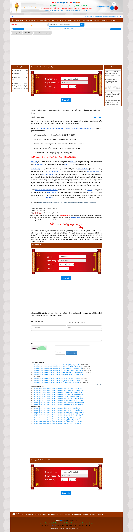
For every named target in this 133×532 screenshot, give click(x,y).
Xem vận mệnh (30, 20)
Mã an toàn (34, 344)
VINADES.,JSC (77, 529)
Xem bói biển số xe (74, 20)
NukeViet (61, 529)
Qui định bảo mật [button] (53, 514)
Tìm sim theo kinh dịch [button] (89, 514)
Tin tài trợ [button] (100, 514)
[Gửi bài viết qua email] (94, 117)
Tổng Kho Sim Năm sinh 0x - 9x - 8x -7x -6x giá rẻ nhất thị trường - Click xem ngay (113, 102)
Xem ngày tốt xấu (42, 20)
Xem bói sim (19, 20)
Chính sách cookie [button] (65, 514)
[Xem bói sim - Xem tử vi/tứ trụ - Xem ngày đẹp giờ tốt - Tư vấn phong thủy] (16, 7)
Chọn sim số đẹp (87, 20)
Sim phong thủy (61, 20)
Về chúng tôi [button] (29, 514)
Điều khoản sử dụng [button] (40, 514)
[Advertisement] (66, 50)
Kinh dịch (52, 20)
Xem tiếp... (99, 384)
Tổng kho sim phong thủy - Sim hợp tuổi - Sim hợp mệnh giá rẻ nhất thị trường (112, 73)
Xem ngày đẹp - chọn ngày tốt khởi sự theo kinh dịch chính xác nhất (112, 94)
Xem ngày (66, 100)
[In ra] (99, 117)
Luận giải (66, 278)
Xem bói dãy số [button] (76, 514)
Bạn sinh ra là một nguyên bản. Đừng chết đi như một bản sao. (67, 29)
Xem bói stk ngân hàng (101, 20)
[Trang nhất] (12, 20)
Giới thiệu (113, 20)
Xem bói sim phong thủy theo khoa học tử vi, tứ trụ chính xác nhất (112, 81)
